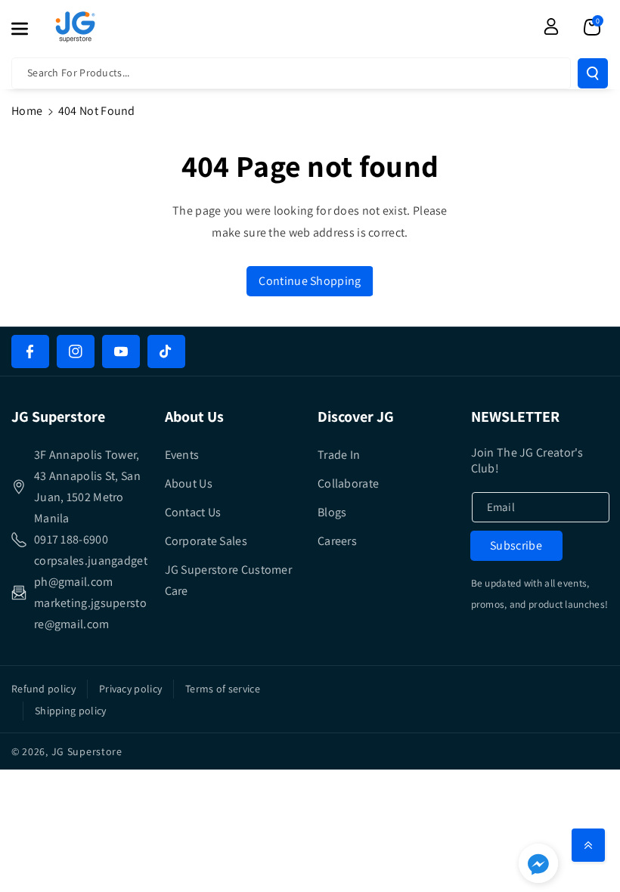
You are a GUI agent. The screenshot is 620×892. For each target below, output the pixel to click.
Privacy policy (130, 688)
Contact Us (193, 512)
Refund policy (43, 688)
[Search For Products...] (593, 73)
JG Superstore (86, 751)
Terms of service (222, 688)
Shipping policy (71, 710)
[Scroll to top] (588, 845)
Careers (337, 541)
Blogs (332, 512)
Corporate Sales (206, 541)
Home (26, 111)
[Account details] (551, 26)
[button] (28, 29)
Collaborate (348, 483)
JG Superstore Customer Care (229, 580)
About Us (188, 483)
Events (182, 455)
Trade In (339, 455)
